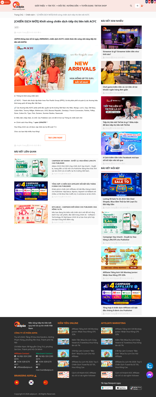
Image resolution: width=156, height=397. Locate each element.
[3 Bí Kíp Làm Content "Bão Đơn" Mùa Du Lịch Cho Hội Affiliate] (63, 353)
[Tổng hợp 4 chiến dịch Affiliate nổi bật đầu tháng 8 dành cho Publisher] (31, 190)
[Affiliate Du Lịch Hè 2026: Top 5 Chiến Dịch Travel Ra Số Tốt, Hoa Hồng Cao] (63, 364)
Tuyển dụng (87, 5)
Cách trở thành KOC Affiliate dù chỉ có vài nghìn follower (84, 374)
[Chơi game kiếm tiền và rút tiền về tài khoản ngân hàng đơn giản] (121, 72)
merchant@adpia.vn (44, 370)
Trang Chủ (18, 14)
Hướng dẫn (72, 5)
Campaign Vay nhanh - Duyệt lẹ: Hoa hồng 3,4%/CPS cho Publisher (74, 162)
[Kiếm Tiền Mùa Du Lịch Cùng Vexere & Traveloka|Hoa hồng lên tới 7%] (63, 343)
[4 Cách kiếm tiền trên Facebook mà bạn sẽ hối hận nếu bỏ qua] (121, 143)
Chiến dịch (30, 14)
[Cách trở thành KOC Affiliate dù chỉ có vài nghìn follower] (63, 374)
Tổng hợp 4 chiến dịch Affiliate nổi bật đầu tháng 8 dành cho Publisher (74, 185)
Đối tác (62, 5)
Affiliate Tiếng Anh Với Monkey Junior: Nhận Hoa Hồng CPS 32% (85, 332)
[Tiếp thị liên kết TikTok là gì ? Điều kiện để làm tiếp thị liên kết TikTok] (121, 107)
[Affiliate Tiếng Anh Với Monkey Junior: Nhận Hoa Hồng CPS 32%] (121, 258)
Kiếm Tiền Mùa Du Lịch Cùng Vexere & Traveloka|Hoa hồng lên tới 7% (85, 343)
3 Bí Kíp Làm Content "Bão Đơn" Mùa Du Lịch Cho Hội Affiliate (83, 354)
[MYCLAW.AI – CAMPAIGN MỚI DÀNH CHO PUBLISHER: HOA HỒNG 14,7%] (31, 214)
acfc (16, 27)
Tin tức (51, 5)
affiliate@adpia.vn (24, 367)
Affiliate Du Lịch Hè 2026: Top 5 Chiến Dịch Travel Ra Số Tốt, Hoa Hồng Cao (85, 365)
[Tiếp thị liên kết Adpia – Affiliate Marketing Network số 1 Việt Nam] (18, 5)
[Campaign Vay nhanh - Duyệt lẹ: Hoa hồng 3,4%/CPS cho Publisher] (31, 167)
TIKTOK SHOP (100, 5)
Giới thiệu (40, 5)
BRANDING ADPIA (24, 375)
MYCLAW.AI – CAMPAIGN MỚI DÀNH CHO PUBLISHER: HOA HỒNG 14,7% (74, 208)
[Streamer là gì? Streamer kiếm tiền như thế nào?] (121, 37)
